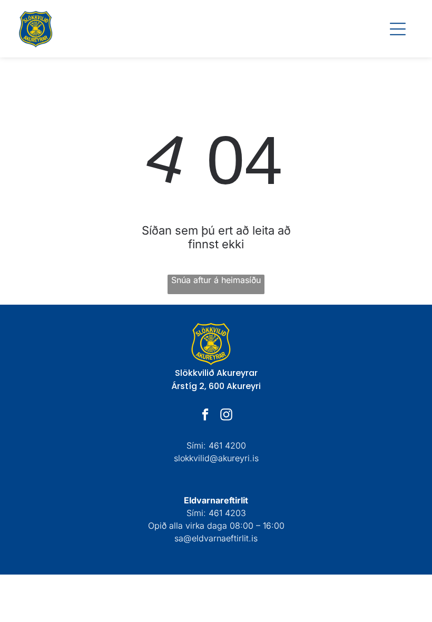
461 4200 (227, 445)
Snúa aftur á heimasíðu (216, 280)
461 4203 (227, 513)
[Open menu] (398, 29)
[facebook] (206, 415)
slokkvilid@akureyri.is (216, 458)
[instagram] (227, 415)
